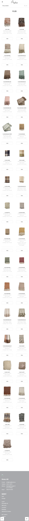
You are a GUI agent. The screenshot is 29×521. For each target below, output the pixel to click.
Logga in (4, 516)
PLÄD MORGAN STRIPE (21, 108)
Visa (7, 38)
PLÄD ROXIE (21, 424)
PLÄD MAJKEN (22, 212)
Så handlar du (5, 503)
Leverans (4, 507)
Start (3, 496)
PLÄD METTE (7, 212)
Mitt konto (4, 505)
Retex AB (5, 479)
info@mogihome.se (10, 482)
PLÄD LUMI (7, 424)
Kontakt (3, 498)
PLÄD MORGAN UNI (22, 55)
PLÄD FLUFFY (7, 372)
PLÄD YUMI (7, 29)
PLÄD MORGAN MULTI (7, 346)
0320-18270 (9, 484)
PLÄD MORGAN (7, 55)
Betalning (4, 509)
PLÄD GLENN (7, 160)
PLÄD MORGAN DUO (22, 186)
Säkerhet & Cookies (6, 511)
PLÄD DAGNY (21, 346)
